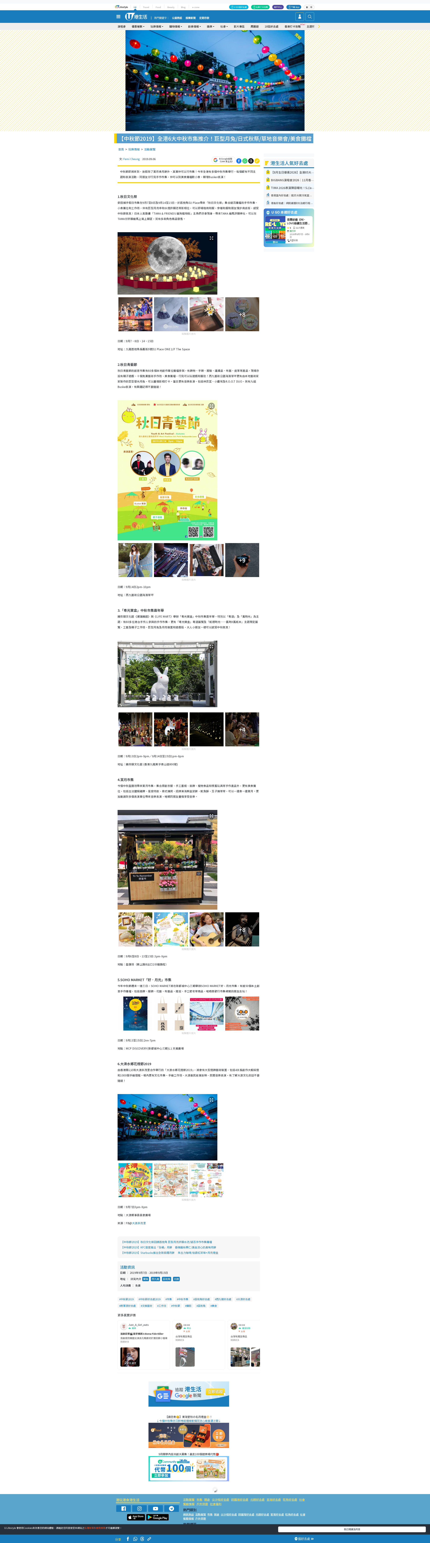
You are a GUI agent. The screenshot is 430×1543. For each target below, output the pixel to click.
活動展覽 (150, 149)
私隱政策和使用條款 (94, 1528)
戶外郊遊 (202, 1504)
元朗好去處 (257, 1499)
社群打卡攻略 (262, 7)
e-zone (195, 7)
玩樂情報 (134, 149)
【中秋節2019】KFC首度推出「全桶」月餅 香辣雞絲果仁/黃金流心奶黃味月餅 (168, 1247)
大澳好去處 (244, 1299)
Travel (146, 7)
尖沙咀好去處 (220, 1499)
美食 (214, 1305)
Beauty (171, 7)
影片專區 (239, 26)
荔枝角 (166, 1279)
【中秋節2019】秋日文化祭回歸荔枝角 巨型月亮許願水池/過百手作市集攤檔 (166, 1242)
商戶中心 (278, 7)
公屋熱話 (177, 18)
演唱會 (122, 26)
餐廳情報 (189, 1504)
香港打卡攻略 (293, 26)
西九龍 (155, 1279)
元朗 (176, 1279)
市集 (169, 1299)
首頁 (121, 149)
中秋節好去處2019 (150, 1299)
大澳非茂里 (139, 1223)
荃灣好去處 (274, 1499)
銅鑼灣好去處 (239, 1499)
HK (135, 7)
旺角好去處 (290, 1499)
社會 (302, 1499)
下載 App (295, 7)
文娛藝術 (147, 1305)
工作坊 (162, 1305)
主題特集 (312, 26)
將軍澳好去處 (128, 1305)
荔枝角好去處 (202, 1299)
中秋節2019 (127, 1299)
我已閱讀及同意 (352, 1529)
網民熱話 (188, 1514)
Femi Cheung (131, 159)
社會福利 (215, 1504)
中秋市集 (183, 1299)
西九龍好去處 (223, 1299)
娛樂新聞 (191, 18)
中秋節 (176, 1305)
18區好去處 (271, 26)
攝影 (188, 1305)
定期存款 (204, 18)
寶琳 (145, 1279)
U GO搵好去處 (240, 7)
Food (158, 7)
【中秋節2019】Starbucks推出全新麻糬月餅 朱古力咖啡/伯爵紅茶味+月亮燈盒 (169, 1253)
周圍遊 (255, 26)
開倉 (207, 1499)
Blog (183, 7)
